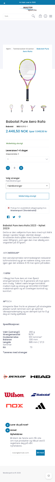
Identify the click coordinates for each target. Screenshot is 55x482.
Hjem (8, 49)
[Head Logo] (40, 377)
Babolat (9, 126)
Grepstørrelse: (12, 154)
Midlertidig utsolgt (27, 196)
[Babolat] (40, 395)
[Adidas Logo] (40, 406)
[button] (40, 16)
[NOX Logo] (14, 406)
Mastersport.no (8, 473)
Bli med (40, 452)
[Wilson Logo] (14, 394)
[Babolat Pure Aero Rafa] (11, 108)
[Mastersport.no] (27, 9)
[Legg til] (21, 168)
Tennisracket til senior (23, 49)
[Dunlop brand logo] (14, 376)
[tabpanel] (27, 289)
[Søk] (33, 16)
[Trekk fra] (8, 168)
